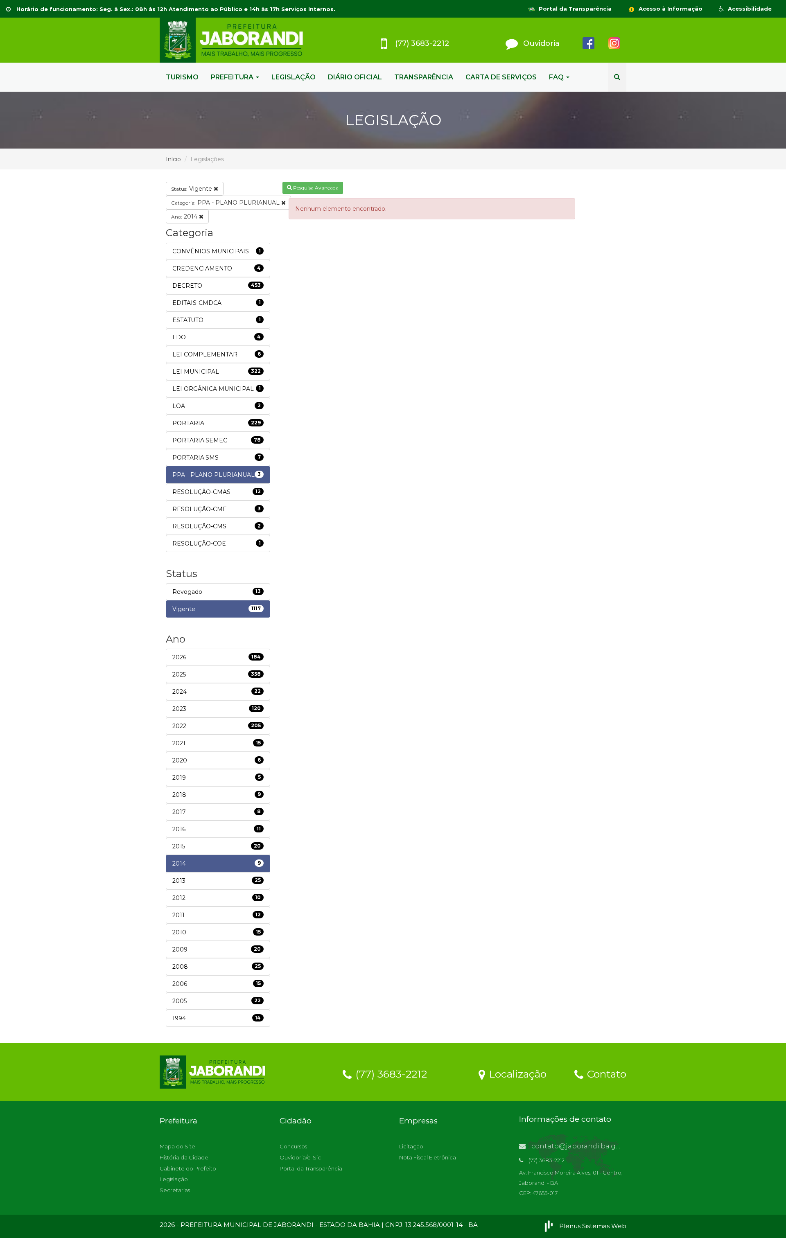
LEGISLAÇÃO (293, 77)
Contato (605, 1073)
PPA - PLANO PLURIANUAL (226, 202)
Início (173, 159)
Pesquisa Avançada (315, 188)
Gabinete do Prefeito (188, 1168)
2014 (185, 216)
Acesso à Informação (669, 8)
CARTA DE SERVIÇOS (501, 77)
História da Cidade (184, 1157)
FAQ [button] (557, 77)
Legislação (174, 1179)
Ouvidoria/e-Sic (300, 1157)
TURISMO (182, 77)
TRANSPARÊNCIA (423, 77)
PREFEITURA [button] (233, 77)
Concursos (293, 1146)
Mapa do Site (177, 1146)
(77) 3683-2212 (389, 1073)
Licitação (411, 1146)
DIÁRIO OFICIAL (355, 77)
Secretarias (175, 1190)
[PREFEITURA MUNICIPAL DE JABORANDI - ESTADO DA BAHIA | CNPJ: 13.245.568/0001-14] (233, 40)
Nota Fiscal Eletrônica (427, 1157)
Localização (516, 1073)
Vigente (192, 188)
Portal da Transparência (574, 8)
